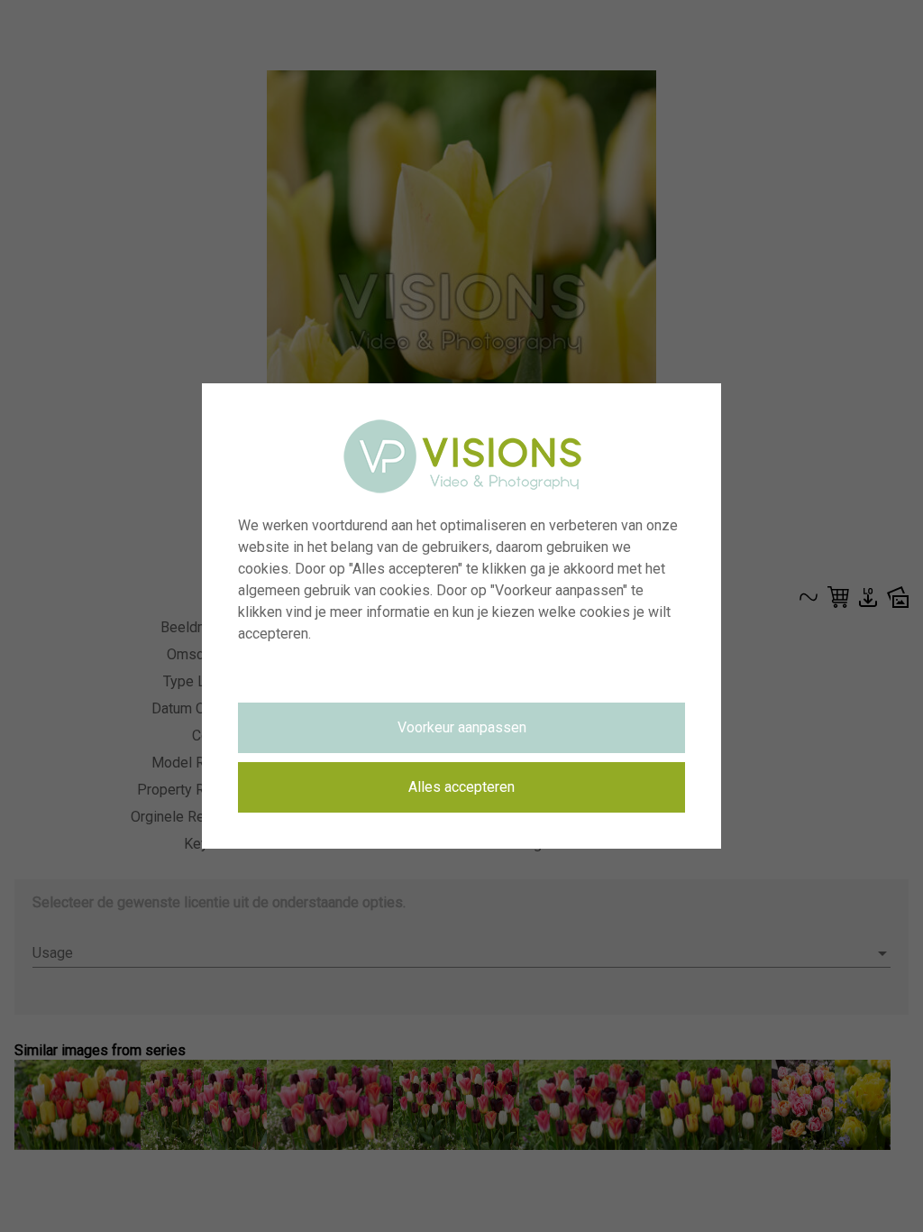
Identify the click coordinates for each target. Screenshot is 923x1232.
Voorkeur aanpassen (462, 727)
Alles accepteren (461, 786)
